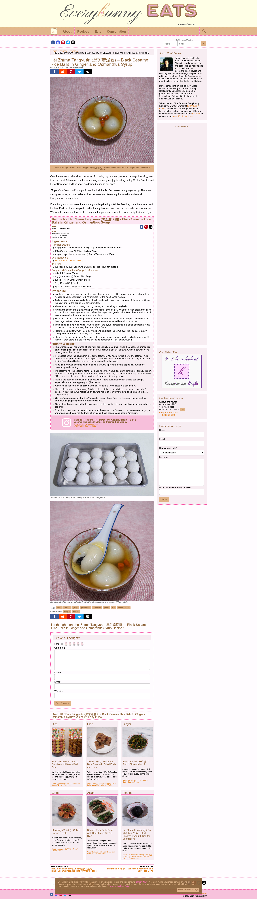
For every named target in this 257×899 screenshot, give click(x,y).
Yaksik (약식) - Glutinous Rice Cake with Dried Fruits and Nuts (101, 764)
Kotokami (183, 24)
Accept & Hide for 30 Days (188, 890)
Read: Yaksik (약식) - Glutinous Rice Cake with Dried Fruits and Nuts (101, 784)
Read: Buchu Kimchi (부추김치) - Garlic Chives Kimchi (135, 781)
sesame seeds (123, 608)
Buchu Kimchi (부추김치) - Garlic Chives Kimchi (136, 763)
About (67, 31)
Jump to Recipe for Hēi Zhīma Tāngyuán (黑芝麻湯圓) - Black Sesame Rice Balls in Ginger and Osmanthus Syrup (102, 168)
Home (54, 51)
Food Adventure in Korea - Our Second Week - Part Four (66, 764)
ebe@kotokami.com (168, 412)
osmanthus (97, 608)
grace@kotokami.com (183, 116)
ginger (75, 608)
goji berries (85, 608)
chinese (67, 608)
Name (58, 672)
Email (57, 681)
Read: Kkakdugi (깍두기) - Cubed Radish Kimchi (64, 850)
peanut (106, 608)
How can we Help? (168, 447)
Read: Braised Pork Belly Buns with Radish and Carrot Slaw (101, 852)
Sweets (74, 51)
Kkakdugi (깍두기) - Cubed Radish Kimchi (66, 831)
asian (59, 608)
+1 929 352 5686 (167, 414)
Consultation (116, 31)
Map (182, 409)
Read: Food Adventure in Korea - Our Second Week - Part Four (66, 784)
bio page (196, 113)
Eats (98, 31)
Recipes (83, 31)
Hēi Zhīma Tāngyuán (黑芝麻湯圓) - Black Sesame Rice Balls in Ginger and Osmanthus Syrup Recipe (101, 53)
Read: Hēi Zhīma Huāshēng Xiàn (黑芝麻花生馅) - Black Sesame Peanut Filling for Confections (137, 856)
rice (113, 608)
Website (58, 691)
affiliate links (142, 881)
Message (163, 457)
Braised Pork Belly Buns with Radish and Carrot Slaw (100, 832)
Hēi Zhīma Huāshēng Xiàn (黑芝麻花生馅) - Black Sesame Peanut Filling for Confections (136, 834)
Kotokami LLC (201, 895)
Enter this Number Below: (175, 487)
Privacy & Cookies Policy (119, 885)
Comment (59, 647)
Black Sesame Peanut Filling (69, 260)
